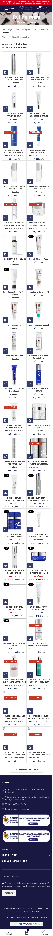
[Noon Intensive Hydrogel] (38, 311)
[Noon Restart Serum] (14, 342)
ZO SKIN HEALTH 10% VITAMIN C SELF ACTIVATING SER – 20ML (14, 116)
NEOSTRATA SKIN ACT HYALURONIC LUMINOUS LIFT (14, 152)
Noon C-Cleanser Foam (38, 259)
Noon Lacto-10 (14, 325)
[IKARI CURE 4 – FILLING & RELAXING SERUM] (14, 172)
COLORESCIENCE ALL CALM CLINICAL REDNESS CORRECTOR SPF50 (38, 645)
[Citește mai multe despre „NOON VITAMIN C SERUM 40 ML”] (5, 254)
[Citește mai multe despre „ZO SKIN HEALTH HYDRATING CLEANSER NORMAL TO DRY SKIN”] (5, 493)
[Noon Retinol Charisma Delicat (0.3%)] (38, 342)
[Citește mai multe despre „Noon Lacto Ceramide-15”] (30, 287)
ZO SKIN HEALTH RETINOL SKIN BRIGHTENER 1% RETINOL (39, 500)
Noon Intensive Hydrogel (39, 325)
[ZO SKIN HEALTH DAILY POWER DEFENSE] (14, 557)
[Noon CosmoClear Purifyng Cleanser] (14, 278)
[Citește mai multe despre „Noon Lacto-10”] (5, 320)
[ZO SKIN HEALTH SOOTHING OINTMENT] (38, 520)
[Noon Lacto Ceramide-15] (38, 278)
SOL (34, 908)
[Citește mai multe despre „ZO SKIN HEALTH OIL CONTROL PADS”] (5, 602)
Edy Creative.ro (42, 917)
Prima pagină (7, 29)
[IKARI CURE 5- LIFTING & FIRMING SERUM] (38, 172)
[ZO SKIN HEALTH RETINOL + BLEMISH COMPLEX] (38, 63)
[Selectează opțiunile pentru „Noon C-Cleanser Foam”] (30, 254)
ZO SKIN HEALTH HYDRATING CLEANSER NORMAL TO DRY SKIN (14, 500)
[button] (5, 72)
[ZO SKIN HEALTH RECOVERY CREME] (14, 520)
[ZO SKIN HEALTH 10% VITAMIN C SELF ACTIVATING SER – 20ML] (14, 100)
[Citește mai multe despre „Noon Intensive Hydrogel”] (30, 320)
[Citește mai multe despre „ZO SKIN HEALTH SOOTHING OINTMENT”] (30, 529)
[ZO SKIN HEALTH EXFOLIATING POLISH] (38, 557)
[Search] (46, 8)
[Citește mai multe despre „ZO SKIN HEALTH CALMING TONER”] (5, 638)
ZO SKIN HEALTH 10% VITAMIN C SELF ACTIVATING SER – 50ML (38, 609)
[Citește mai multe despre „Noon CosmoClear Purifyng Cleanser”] (5, 287)
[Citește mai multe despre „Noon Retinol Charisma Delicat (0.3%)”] (30, 351)
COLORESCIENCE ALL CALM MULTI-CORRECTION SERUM (14, 682)
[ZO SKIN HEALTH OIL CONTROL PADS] (14, 593)
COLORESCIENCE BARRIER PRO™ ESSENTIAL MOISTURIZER (14, 718)
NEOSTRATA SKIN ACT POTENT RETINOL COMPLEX (38, 152)
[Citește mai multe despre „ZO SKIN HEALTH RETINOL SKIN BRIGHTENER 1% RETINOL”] (30, 493)
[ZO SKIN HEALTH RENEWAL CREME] (38, 411)
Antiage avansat (40, 29)
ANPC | (30, 908)
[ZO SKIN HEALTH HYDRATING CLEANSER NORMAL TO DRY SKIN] (14, 484)
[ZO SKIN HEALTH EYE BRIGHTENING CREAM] (38, 100)
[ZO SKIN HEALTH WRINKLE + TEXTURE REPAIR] (14, 448)
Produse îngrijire (23, 29)
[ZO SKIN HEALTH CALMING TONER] (14, 629)
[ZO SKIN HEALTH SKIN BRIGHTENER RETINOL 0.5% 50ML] (14, 63)
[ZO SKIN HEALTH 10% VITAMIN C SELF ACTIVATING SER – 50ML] (38, 593)
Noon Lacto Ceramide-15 (38, 292)
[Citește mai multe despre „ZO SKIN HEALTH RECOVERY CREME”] (5, 529)
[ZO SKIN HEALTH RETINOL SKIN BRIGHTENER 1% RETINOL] (38, 484)
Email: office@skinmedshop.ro (18, 809)
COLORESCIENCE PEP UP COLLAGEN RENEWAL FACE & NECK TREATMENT (38, 754)
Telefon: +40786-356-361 (16, 804)
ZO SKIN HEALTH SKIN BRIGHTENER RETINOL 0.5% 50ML (14, 79)
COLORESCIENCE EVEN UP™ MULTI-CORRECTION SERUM (38, 718)
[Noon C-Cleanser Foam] (38, 245)
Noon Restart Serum (14, 356)
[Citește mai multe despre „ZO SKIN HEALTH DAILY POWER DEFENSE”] (5, 565)
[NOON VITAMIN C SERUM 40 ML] (14, 245)
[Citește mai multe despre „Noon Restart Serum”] (5, 351)
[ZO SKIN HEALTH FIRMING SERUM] (38, 375)
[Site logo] (25, 8)
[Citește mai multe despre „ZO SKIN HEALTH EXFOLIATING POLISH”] (30, 565)
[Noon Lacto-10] (14, 311)
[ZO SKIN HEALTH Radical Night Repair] (14, 375)
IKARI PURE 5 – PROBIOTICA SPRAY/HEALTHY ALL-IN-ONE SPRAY (14, 225)
